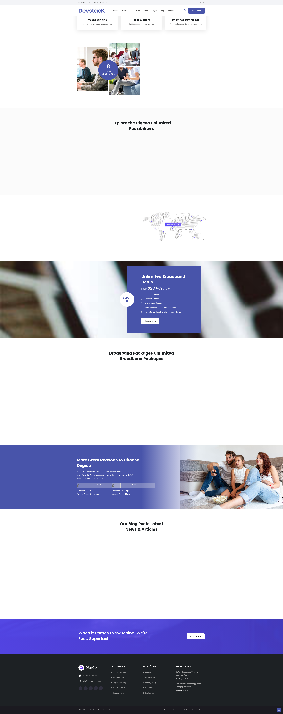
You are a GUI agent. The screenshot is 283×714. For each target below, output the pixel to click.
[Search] (185, 10)
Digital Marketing (119, 683)
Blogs (194, 710)
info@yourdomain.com (92, 681)
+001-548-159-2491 (90, 676)
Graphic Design (119, 693)
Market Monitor (119, 688)
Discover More (150, 321)
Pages (154, 11)
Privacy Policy (150, 683)
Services (125, 11)
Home (115, 11)
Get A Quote (196, 11)
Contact (171, 11)
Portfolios (185, 710)
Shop (146, 11)
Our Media (149, 688)
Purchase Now (195, 636)
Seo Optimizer (118, 677)
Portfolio (136, 11)
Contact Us (149, 693)
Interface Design (119, 672)
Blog (162, 11)
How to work (150, 677)
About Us (148, 672)
